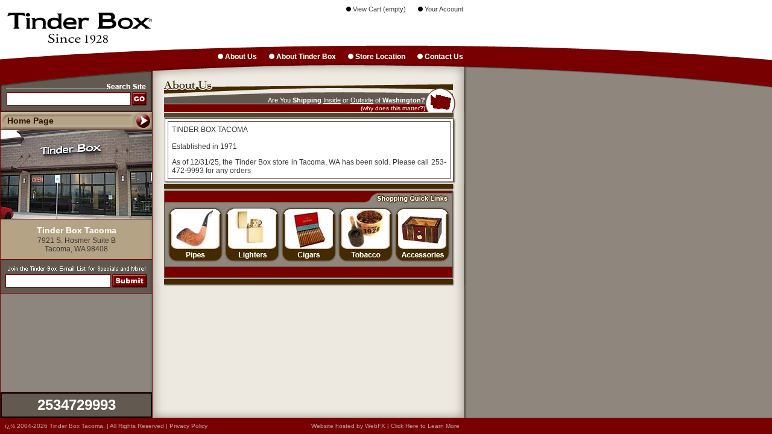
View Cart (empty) (378, 9)
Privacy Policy (188, 426)
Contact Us (443, 56)
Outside (361, 100)
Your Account (443, 9)
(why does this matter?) (393, 108)
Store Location (379, 56)
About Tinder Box (305, 56)
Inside (332, 100)
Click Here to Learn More (425, 426)
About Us (240, 56)
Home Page (30, 120)
